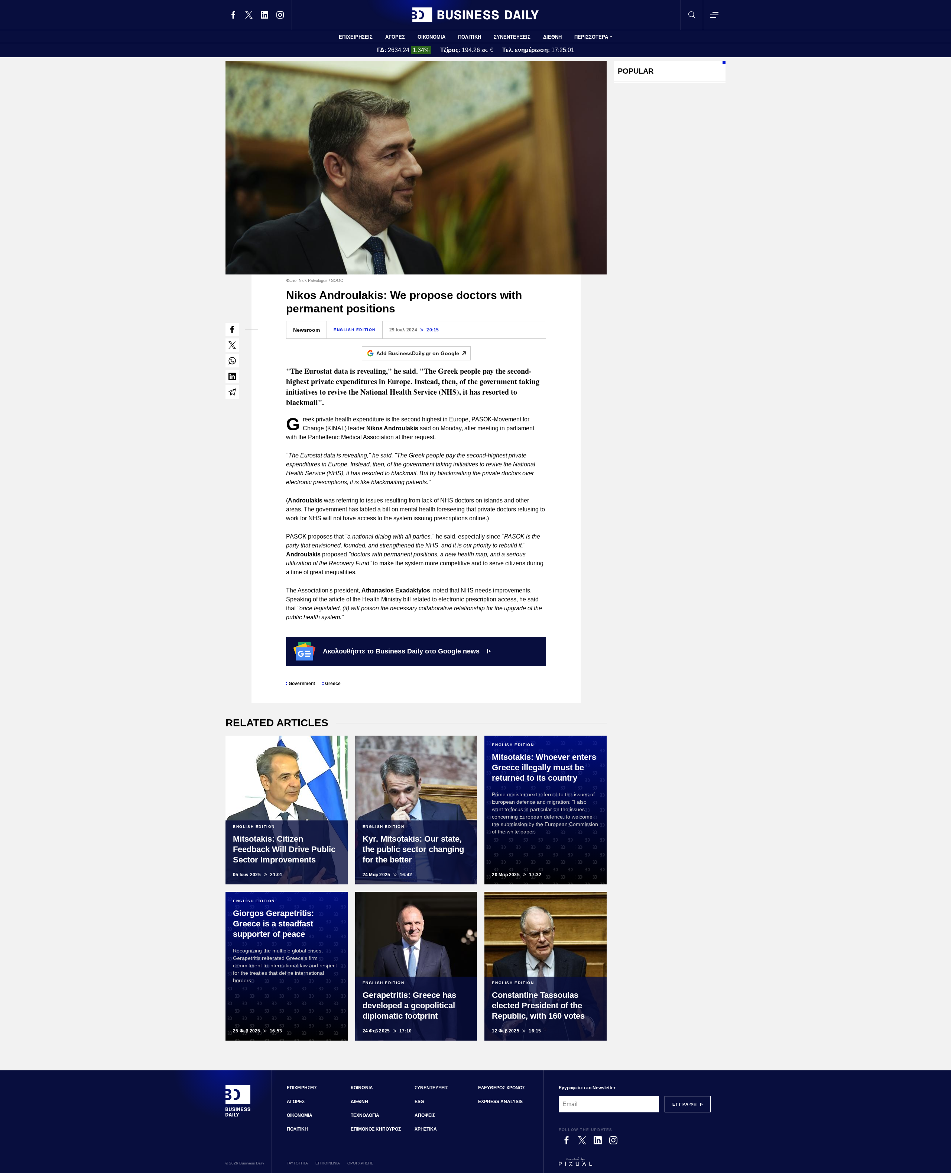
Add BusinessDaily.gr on (417, 353)
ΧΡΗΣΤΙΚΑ (426, 1129)
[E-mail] (232, 392)
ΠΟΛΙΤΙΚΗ (469, 37)
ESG (419, 1101)
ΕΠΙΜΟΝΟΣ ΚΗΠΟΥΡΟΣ (376, 1129)
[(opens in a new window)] (233, 15)
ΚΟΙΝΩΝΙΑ (362, 1087)
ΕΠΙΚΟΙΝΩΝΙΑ (327, 1163)
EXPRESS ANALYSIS (500, 1101)
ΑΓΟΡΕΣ (395, 37)
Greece (333, 683)
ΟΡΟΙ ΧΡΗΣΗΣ (360, 1163)
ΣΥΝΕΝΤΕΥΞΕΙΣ (512, 37)
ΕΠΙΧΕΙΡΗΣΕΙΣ (356, 37)
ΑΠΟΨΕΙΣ (425, 1115)
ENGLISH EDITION (355, 330)
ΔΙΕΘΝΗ (552, 37)
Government (302, 683)
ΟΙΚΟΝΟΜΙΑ (431, 37)
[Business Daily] (475, 14)
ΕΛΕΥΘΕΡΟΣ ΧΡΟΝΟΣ (501, 1087)
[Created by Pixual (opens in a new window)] (635, 1165)
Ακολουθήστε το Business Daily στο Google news (401, 651)
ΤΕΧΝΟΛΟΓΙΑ (365, 1115)
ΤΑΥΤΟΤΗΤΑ (297, 1163)
